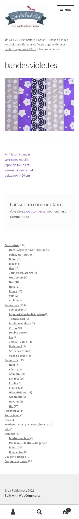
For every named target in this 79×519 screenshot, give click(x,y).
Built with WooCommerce (23, 495)
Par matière (28, 40)
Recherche (39, 512)
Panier (61, 508)
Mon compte (13, 512)
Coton (41, 40)
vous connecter (36, 211)
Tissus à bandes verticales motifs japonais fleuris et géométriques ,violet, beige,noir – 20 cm (36, 44)
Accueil (13, 40)
